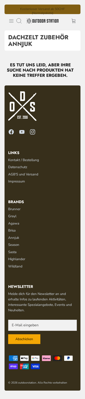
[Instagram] (32, 132)
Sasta (12, 252)
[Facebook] (11, 132)
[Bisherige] (10, 9)
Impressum (16, 181)
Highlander (16, 259)
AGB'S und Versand (23, 174)
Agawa (13, 223)
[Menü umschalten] (11, 21)
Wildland (15, 266)
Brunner (14, 209)
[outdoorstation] (42, 20)
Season (13, 244)
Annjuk (13, 237)
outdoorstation (27, 382)
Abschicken (24, 339)
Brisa (12, 230)
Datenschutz (17, 167)
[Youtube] (22, 132)
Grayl (12, 216)
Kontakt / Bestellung (23, 160)
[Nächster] (74, 9)
